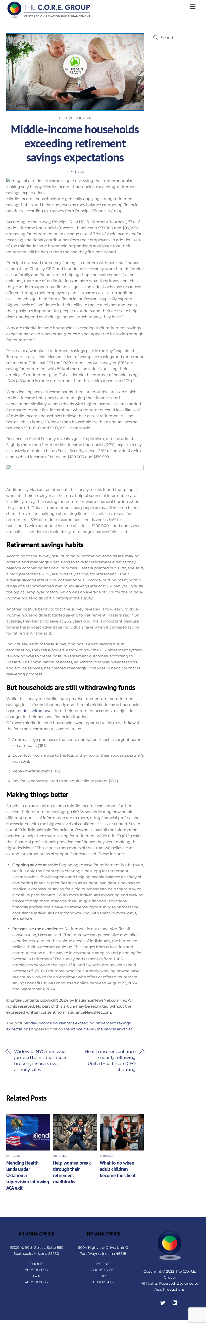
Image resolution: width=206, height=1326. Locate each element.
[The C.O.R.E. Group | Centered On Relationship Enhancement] (49, 16)
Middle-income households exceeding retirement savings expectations (75, 143)
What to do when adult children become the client (118, 1169)
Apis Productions (169, 1289)
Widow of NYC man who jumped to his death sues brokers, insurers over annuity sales (40, 1060)
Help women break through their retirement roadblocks (72, 1172)
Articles (77, 171)
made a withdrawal (34, 710)
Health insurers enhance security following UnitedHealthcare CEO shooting (110, 1060)
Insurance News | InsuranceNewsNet (98, 1029)
